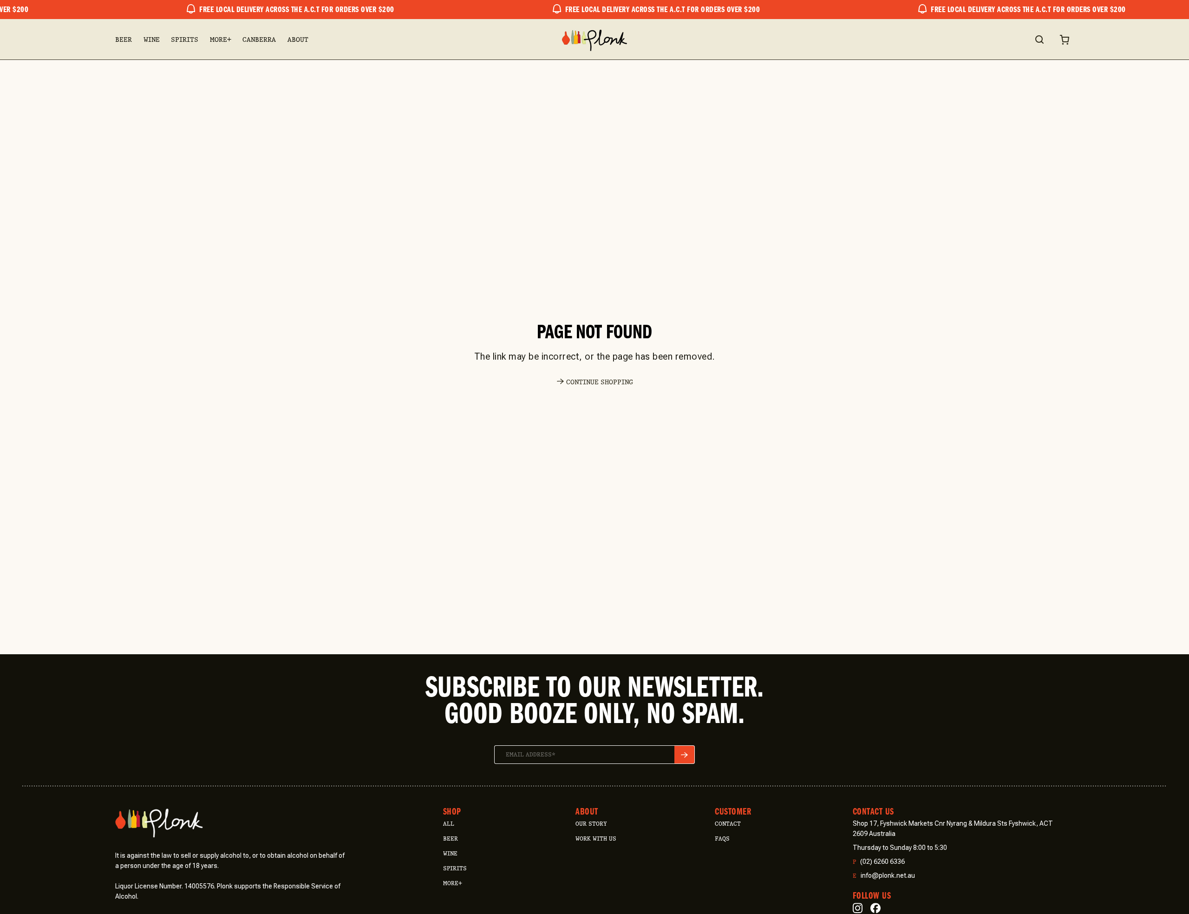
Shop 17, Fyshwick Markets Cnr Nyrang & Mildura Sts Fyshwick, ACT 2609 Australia (953, 828)
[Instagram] (857, 908)
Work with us (595, 838)
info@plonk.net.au (884, 876)
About (297, 39)
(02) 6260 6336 (879, 862)
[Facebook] (875, 908)
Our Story (591, 824)
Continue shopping (599, 382)
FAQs (722, 838)
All (448, 824)
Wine (152, 39)
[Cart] (1064, 39)
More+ (220, 39)
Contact (728, 824)
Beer (123, 39)
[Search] (1039, 39)
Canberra (259, 39)
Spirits (184, 39)
